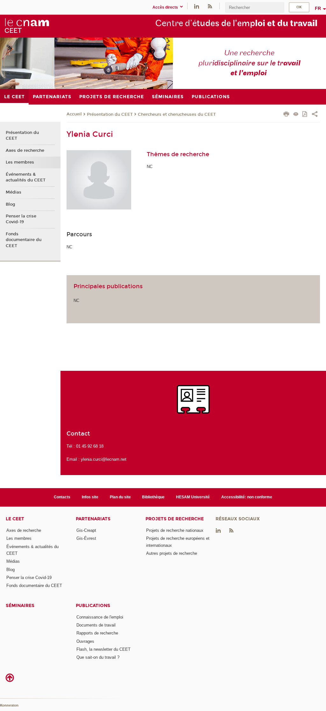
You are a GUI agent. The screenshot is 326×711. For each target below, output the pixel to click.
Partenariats (93, 519)
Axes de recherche (25, 150)
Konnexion (9, 705)
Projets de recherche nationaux (174, 530)
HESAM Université (193, 497)
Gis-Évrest (86, 538)
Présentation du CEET (110, 114)
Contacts (62, 497)
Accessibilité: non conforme (246, 497)
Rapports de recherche (97, 633)
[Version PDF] (305, 115)
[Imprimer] (286, 115)
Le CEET (15, 519)
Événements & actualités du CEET (26, 177)
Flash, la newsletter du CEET (103, 649)
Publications (93, 605)
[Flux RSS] (210, 6)
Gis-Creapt (86, 530)
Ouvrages (85, 641)
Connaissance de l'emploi (99, 617)
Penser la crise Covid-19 (21, 219)
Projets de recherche (174, 519)
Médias (13, 192)
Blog (10, 204)
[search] (254, 7)
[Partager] (314, 115)
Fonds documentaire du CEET (23, 239)
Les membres (20, 162)
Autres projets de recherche (171, 553)
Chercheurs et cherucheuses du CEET (177, 114)
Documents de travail (96, 625)
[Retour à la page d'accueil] (26, 26)
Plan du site (120, 497)
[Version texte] (296, 115)
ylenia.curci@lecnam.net (103, 459)
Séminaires (20, 605)
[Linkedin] (196, 6)
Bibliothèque (153, 497)
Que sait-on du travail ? (97, 657)
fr (318, 8)
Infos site (90, 497)
